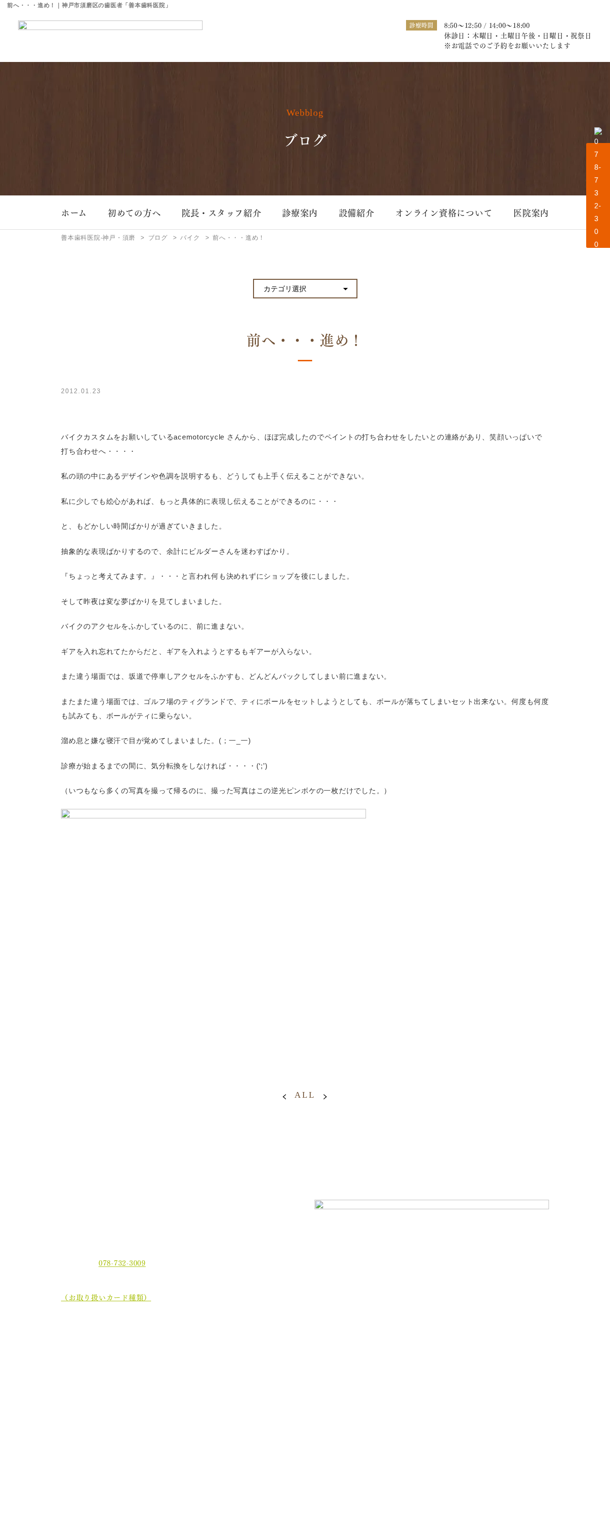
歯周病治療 (296, 1349)
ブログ (79, 1439)
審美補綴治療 (392, 1364)
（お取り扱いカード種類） (106, 1297)
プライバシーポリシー (105, 1456)
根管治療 (386, 1349)
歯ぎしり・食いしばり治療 (226, 1379)
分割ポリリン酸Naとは (106, 1403)
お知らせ (83, 1421)
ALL (305, 1095)
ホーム (74, 212)
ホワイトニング (210, 1364)
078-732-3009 (122, 1262)
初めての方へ (134, 212)
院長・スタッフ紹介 (222, 212)
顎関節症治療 (485, 1349)
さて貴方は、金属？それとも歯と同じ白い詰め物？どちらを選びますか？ (504, 1386)
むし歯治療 (203, 1349)
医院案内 (531, 212)
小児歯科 (478, 1364)
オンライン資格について (443, 212)
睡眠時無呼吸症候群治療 (316, 1379)
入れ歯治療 (296, 1364)
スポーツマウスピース (405, 1379)
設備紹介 (357, 212)
